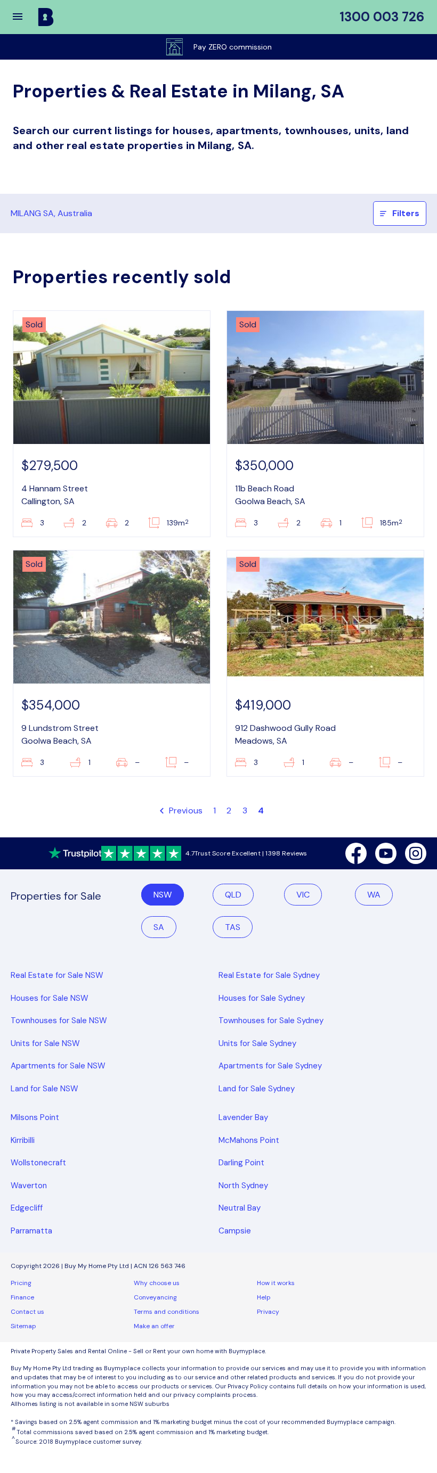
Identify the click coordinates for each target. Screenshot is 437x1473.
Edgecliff (27, 1208)
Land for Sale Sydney (256, 1088)
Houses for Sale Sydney (261, 998)
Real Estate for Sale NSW (57, 975)
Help (264, 1297)
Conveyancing (155, 1297)
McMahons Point (248, 1140)
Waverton (29, 1185)
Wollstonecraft (38, 1162)
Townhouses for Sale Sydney (270, 1020)
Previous (185, 810)
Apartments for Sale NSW (58, 1065)
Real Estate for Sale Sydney (269, 975)
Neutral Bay (239, 1208)
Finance (22, 1297)
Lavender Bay (243, 1117)
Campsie (234, 1230)
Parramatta (31, 1230)
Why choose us (157, 1283)
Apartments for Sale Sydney (270, 1065)
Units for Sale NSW (45, 1043)
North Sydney (243, 1185)
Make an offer (154, 1326)
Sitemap (23, 1326)
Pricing (21, 1283)
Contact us (27, 1311)
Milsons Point (35, 1117)
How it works (276, 1283)
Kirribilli (23, 1140)
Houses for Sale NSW (49, 998)
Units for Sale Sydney (257, 1043)
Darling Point (241, 1162)
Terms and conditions (166, 1311)
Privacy (268, 1311)
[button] (24, 17)
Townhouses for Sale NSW (59, 1020)
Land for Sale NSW (44, 1088)
